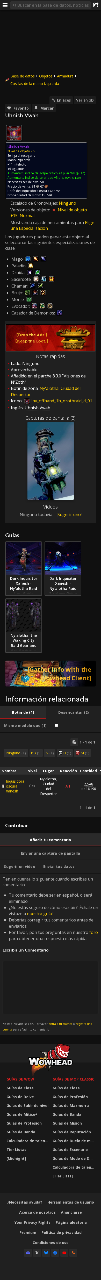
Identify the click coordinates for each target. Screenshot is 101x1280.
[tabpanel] (50, 775)
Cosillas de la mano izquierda (34, 83)
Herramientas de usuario (70, 1202)
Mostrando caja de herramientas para (47, 222)
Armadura (65, 76)
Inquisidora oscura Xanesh (15, 786)
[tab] (23, 712)
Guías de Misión (67, 1123)
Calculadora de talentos (28, 1140)
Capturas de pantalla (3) (50, 418)
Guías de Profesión (24, 1123)
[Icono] (14, 133)
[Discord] (28, 1253)
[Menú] (5, 5)
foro (93, 932)
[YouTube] (64, 1253)
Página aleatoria (71, 1222)
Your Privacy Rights (33, 1222)
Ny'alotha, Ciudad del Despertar (48, 786)
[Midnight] (16, 1158)
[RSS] (73, 1253)
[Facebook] (55, 1253)
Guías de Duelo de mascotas (74, 1140)
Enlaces (64, 100)
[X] (37, 1253)
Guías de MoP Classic (73, 1079)
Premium (27, 1232)
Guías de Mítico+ (22, 1114)
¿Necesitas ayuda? (24, 1202)
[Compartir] (96, 5)
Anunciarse (71, 1212)
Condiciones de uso (51, 1242)
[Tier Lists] (63, 1176)
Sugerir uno (69, 514)
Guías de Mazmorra (71, 1105)
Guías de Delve (20, 1096)
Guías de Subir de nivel (27, 1105)
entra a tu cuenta (60, 1024)
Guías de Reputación (72, 1131)
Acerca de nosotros (37, 1212)
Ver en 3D (85, 100)
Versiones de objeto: (30, 210)
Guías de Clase (20, 1087)
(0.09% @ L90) (75, 173)
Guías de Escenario (70, 1149)
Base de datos (22, 76)
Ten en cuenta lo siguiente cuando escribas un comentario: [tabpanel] (50, 953)
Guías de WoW (20, 1079)
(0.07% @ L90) (71, 178)
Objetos (46, 76)
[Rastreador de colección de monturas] (50, 674)
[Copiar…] (74, 742)
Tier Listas (16, 1149)
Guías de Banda (20, 1131)
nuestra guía (39, 914)
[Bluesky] (46, 1253)
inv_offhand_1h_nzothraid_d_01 (61, 401)
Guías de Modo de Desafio (74, 1158)
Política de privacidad (61, 1232)
